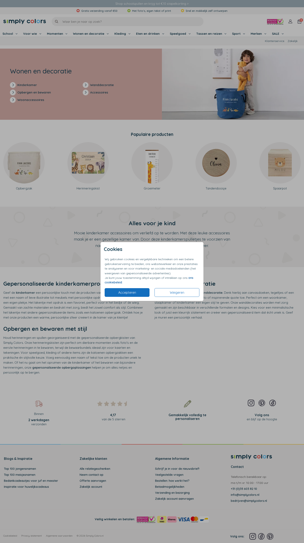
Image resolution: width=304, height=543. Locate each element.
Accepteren (127, 292)
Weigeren (177, 292)
